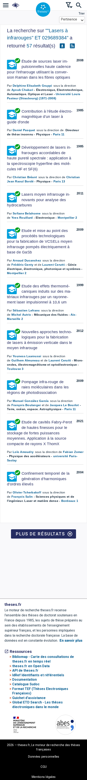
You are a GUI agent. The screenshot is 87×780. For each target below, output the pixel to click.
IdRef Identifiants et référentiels (38, 675)
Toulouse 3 (15, 368)
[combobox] (72, 20)
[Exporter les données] (62, 46)
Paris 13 (59, 181)
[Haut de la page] (80, 756)
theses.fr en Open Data (31, 666)
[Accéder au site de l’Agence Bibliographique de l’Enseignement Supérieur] (65, 725)
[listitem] (6, 5)
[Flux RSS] (72, 46)
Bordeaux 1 (69, 500)
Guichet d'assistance (29, 698)
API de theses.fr (25, 670)
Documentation (24, 680)
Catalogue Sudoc (25, 684)
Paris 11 (59, 134)
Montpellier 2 (67, 217)
